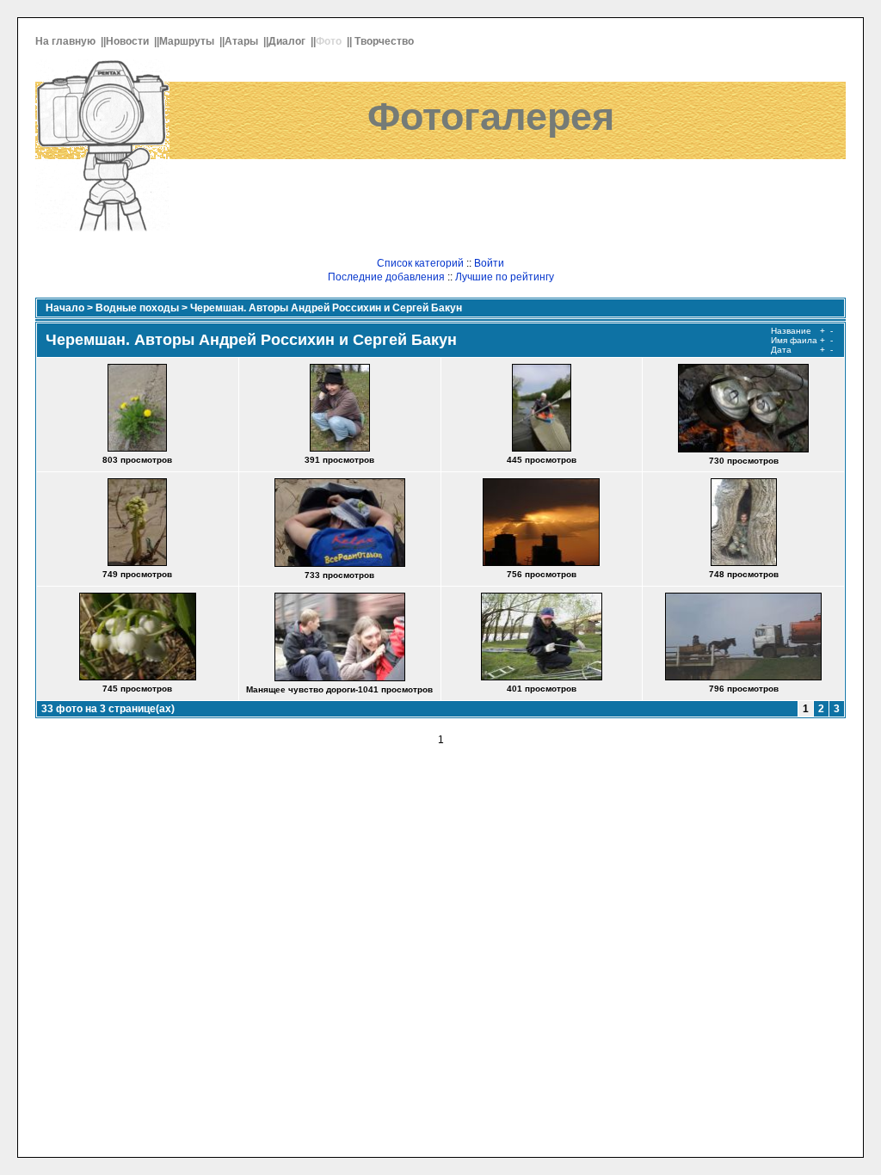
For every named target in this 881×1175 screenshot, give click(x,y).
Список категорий (420, 263)
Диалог (288, 41)
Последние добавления (386, 277)
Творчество (385, 41)
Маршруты (188, 41)
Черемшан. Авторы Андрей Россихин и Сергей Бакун (326, 308)
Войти (489, 263)
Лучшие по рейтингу (504, 277)
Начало (65, 308)
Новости (128, 41)
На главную (66, 41)
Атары (243, 41)
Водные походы (137, 308)
